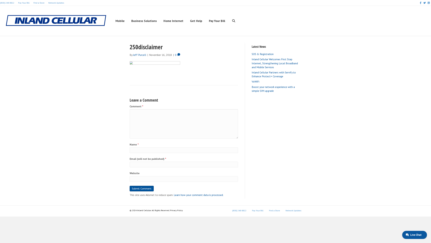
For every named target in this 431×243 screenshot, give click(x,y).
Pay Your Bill (24, 3)
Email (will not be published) (148, 158)
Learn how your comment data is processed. (198, 195)
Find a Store (39, 3)
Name (134, 144)
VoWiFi (255, 81)
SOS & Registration (263, 54)
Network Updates (56, 3)
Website (135, 173)
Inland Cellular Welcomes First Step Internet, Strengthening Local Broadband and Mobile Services (275, 63)
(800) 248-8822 (239, 210)
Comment (136, 106)
